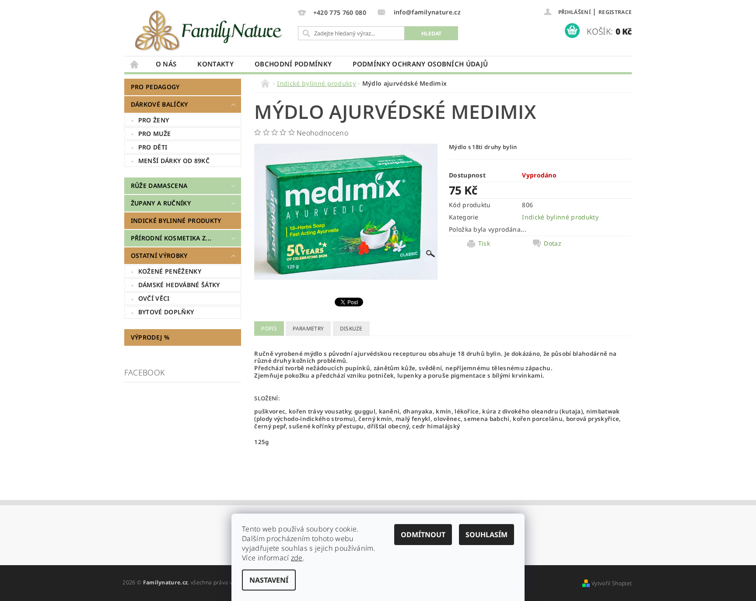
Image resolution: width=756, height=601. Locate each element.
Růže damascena (159, 185)
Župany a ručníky (161, 203)
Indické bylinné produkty (176, 220)
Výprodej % (150, 337)
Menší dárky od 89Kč (174, 160)
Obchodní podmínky (293, 63)
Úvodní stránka (134, 64)
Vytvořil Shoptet (612, 583)
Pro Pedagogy (155, 87)
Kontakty (215, 63)
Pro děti (153, 147)
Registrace (615, 12)
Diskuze (351, 328)
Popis (269, 328)
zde (297, 558)
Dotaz (552, 243)
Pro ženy (153, 120)
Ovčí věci (154, 298)
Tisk (484, 243)
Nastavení (268, 580)
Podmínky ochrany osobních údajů (420, 63)
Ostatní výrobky (159, 255)
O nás (166, 63)
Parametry (308, 328)
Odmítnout (423, 534)
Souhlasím (487, 534)
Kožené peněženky (169, 271)
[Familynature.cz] (209, 30)
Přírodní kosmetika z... (171, 238)
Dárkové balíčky (159, 104)
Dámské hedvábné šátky (179, 285)
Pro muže (154, 133)
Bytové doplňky (166, 312)
